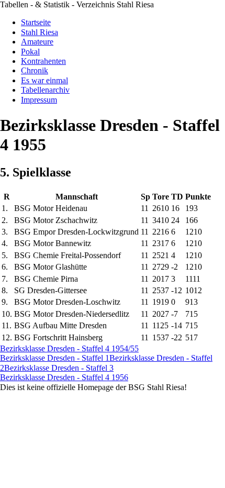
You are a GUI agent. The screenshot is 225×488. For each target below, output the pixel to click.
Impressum (39, 99)
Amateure (37, 41)
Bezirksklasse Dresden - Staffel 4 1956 (64, 377)
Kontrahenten (43, 61)
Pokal (30, 51)
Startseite (36, 22)
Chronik (34, 70)
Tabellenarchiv (45, 89)
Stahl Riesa (39, 32)
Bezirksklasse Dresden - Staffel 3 (59, 367)
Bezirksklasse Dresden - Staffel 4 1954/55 (69, 348)
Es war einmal (44, 80)
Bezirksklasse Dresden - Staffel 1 (54, 357)
